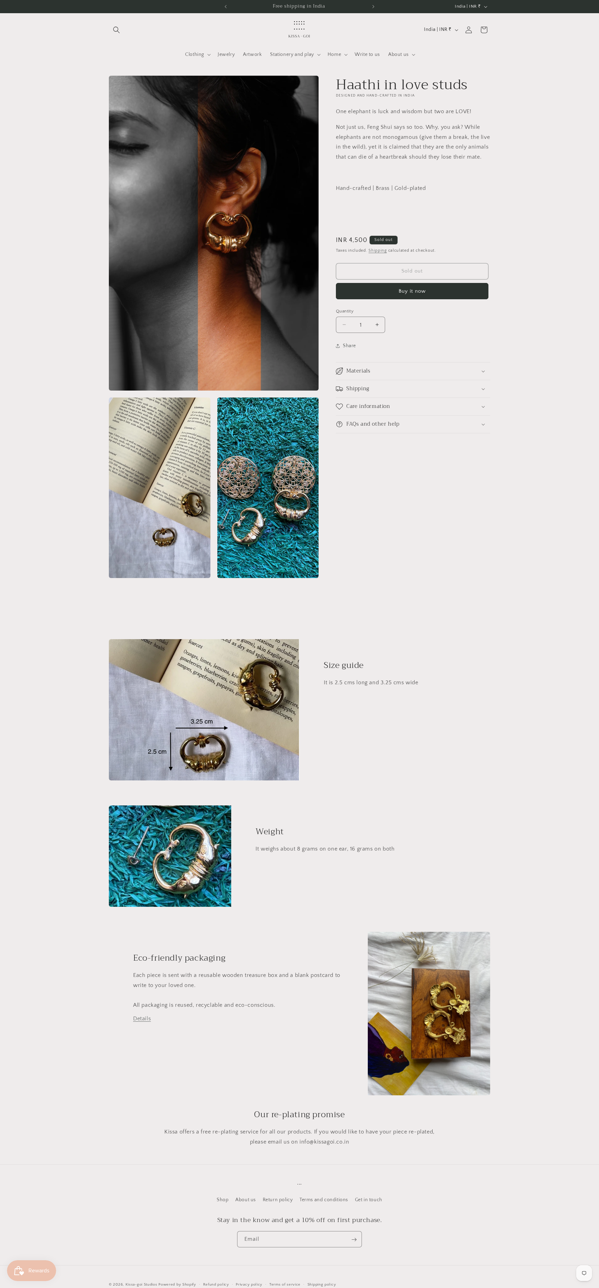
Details (142, 1018)
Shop (222, 1199)
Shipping (377, 250)
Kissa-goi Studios (141, 1284)
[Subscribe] (354, 1239)
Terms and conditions (324, 1199)
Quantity (345, 310)
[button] (116, 29)
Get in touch (368, 1199)
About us (245, 1199)
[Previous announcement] (225, 6)
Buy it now (412, 291)
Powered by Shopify (177, 1284)
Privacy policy (249, 1284)
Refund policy (216, 1284)
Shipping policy (321, 1284)
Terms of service (285, 1284)
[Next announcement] (373, 6)
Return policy (278, 1199)
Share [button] (349, 345)
